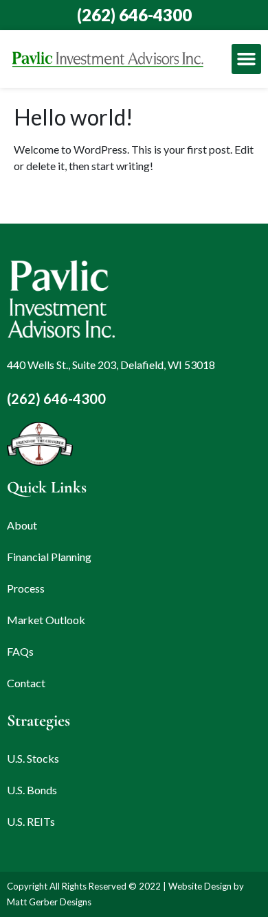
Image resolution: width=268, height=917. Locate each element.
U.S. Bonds (32, 789)
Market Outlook (46, 619)
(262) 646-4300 (134, 15)
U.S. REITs (31, 821)
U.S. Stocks (33, 758)
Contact (26, 682)
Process (26, 588)
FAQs (20, 651)
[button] (247, 59)
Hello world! (73, 117)
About (22, 525)
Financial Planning (49, 556)
